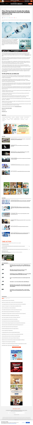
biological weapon (22, 19)
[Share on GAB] (9, 18)
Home (2, 9)
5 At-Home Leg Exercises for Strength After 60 (7, 330)
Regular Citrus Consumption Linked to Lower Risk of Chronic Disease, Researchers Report (12, 302)
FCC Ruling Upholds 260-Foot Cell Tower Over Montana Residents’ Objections (11, 332)
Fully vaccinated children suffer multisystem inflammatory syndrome (19, 226)
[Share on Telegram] (8, 18)
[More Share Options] (16, 18)
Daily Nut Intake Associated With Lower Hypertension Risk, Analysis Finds (10, 315)
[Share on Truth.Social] (13, 18)
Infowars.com (4, 109)
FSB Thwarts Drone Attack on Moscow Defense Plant (8, 300)
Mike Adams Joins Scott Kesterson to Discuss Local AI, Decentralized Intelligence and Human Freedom (18, 270)
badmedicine (15, 19)
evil (11, 20)
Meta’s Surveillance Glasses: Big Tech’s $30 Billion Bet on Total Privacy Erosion (11, 311)
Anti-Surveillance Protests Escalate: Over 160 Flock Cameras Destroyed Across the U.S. (12, 309)
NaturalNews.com (4, 111)
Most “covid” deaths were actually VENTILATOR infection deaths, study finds (20, 171)
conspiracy (25, 19)
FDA (12, 20)
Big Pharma (5, 9)
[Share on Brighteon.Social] (3, 18)
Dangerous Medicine (5, 20)
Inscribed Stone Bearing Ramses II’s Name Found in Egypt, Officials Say (10, 328)
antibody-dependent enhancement (7, 19)
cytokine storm (11, 118)
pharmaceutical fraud (23, 20)
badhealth (12, 19)
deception (9, 20)
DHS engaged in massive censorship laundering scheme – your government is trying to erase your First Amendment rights (21, 139)
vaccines (3, 120)
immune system (15, 20)
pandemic (18, 20)
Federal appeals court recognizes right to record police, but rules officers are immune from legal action (14, 313)
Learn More (23, 422)
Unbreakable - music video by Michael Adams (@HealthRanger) (19, 281)
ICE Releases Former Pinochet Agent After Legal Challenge (8, 341)
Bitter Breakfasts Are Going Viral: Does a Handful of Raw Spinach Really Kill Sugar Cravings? (12, 334)
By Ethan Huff (4, 15)
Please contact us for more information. (6, 252)
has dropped (16, 39)
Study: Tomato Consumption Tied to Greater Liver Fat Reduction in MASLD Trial (11, 317)
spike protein (27, 20)
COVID (27, 19)
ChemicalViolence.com (18, 106)
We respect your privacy (16, 414)
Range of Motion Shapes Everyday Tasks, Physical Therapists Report (10, 326)
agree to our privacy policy (12, 423)
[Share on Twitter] (6, 18)
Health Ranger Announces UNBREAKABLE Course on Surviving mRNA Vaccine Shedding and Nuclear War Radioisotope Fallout (20, 274)
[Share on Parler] (11, 18)
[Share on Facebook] (4, 18)
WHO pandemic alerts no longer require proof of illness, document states (10, 345)
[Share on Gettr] (14, 18)
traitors (29, 20)
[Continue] (24, 413)
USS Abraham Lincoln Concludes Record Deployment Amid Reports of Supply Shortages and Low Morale (14, 343)
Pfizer (19, 20)
